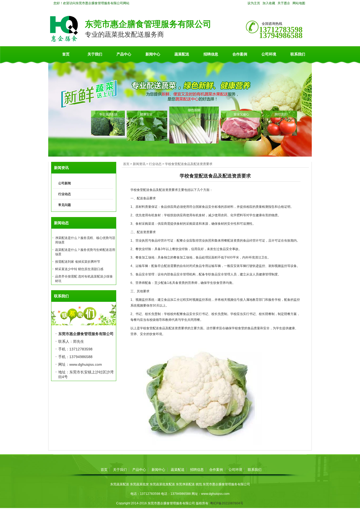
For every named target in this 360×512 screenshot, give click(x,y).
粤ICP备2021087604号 (226, 503)
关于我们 (94, 54)
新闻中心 (152, 54)
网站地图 (299, 3)
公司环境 (268, 54)
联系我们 (297, 54)
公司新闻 (64, 183)
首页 (66, 54)
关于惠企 (284, 3)
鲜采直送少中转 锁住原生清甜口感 (79, 269)
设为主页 (253, 3)
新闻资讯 (139, 164)
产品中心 (123, 54)
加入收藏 (268, 3)
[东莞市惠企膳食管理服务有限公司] (64, 40)
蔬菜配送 (181, 54)
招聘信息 (210, 54)
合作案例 (239, 54)
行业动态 (155, 164)
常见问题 (64, 205)
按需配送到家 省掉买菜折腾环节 (77, 262)
